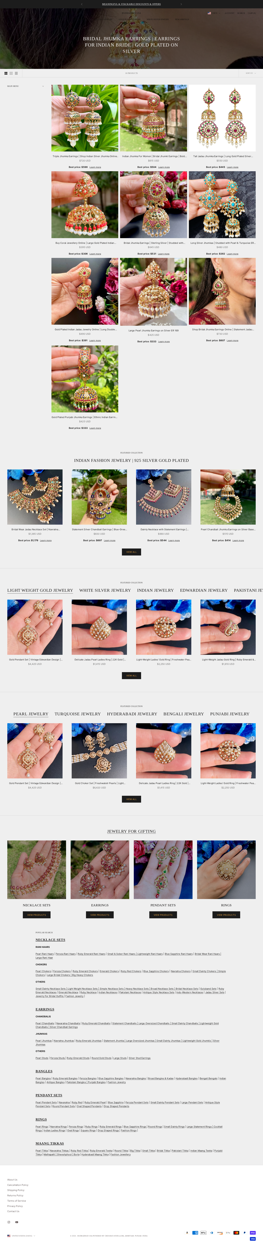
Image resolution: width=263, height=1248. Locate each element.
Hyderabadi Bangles (187, 1078)
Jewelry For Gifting (131, 831)
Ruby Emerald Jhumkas (89, 1040)
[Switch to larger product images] (6, 73)
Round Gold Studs (101, 1058)
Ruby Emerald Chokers (85, 971)
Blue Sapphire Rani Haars (179, 953)
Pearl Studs (42, 1058)
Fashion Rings (129, 1130)
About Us (12, 1179)
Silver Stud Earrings (140, 1058)
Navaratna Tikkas (59, 1150)
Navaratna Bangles (136, 1078)
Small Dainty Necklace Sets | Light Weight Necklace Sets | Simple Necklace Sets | (81, 988)
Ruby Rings (91, 1126)
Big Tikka (135, 1150)
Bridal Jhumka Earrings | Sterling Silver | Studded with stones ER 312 (153, 243)
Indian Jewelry (155, 590)
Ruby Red (77, 1102)
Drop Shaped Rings (109, 1130)
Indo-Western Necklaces (189, 992)
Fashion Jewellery (120, 1154)
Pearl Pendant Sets (46, 1102)
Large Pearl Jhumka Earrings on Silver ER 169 (154, 330)
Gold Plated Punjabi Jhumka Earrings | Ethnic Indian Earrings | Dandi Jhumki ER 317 (85, 417)
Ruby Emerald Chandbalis (96, 1023)
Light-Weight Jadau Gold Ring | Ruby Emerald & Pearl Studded (228, 660)
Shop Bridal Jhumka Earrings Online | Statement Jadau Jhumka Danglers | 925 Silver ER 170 (222, 330)
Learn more (95, 167)
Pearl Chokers (43, 971)
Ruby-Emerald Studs (78, 1058)
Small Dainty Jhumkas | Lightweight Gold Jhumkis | (184, 1040)
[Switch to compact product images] (16, 73)
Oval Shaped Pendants (89, 1106)
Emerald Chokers (109, 971)
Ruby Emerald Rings (111, 1126)
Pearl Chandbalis (45, 1023)
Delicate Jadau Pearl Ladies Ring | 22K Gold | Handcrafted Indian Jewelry (99, 660)
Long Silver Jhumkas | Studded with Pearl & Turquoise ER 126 (222, 243)
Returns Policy (15, 1195)
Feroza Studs (57, 1058)
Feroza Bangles (88, 1078)
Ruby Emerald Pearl (95, 1102)
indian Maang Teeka (201, 1150)
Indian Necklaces (108, 992)
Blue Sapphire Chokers (156, 971)
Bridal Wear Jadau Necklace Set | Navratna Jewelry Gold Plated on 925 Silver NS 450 (35, 529)
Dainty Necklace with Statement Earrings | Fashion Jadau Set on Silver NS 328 (164, 529)
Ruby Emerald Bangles (65, 1078)
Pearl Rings (42, 1126)
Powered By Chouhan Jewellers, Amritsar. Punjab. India (120, 1236)
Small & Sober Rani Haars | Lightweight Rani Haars (135, 953)
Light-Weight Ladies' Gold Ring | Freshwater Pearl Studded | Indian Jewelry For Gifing (163, 660)
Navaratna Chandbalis (68, 1023)
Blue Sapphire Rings (135, 1126)
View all (131, 552)
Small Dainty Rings (174, 1126)
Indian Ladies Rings (54, 1130)
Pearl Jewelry (31, 714)
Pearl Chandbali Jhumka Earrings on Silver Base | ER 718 (228, 529)
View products (36, 915)
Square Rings (88, 1130)
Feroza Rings (76, 1126)
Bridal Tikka (163, 1150)
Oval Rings (73, 1130)
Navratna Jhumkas (64, 1040)
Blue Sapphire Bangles (110, 1078)
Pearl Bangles (43, 1078)
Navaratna (64, 1102)
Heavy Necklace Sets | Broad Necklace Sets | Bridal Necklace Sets (162, 988)
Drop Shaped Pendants (116, 1106)
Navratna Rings (58, 1126)
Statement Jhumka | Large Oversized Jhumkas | (130, 1040)
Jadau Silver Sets (214, 992)
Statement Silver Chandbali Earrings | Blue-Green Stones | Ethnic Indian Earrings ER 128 (99, 529)
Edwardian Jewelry (204, 590)
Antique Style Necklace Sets (158, 992)
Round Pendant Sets (63, 1106)
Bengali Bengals (208, 1078)
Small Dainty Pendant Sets (165, 1102)
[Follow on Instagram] (8, 1222)
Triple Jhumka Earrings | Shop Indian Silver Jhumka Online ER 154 (85, 156)
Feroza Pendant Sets (137, 1102)
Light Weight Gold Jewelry (40, 590)
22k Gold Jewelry (103, 19)
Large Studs (120, 1058)
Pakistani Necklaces (130, 992)
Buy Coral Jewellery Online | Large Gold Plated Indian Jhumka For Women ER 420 (85, 243)
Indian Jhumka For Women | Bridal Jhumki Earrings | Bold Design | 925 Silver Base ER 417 (153, 156)
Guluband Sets (208, 988)
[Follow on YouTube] (16, 1222)
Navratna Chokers (181, 971)
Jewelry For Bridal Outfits (50, 996)
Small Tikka (148, 1150)
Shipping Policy (15, 1190)
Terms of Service (16, 1200)
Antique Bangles (56, 1082)
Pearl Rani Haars (45, 953)
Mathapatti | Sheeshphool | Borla (61, 1154)
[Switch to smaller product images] (11, 73)
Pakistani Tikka (180, 1150)
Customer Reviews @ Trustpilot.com (131, 4)
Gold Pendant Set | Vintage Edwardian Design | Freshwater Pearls (35, 660)
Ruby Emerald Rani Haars (91, 953)
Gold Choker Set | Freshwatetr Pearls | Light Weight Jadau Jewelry (99, 783)
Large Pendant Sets (192, 1102)
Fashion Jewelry (74, 996)
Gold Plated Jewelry (130, 19)
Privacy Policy (15, 1206)
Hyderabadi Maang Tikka (94, 1154)
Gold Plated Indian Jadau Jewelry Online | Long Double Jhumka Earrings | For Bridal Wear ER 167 (85, 330)
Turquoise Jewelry (78, 714)
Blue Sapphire (116, 1102)
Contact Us (13, 1211)
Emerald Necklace (68, 992)
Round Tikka (121, 1150)
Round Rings (155, 1126)
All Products (81, 19)
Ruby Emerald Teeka (101, 1150)
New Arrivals (182, 19)
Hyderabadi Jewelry (132, 714)
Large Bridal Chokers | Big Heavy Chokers (70, 975)
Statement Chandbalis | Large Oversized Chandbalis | (142, 1023)
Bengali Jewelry (183, 714)
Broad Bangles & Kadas (161, 1078)
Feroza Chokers (62, 971)
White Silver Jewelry (158, 19)
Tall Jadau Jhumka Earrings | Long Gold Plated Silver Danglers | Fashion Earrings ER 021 (222, 156)
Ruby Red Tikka (79, 1150)
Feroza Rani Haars (66, 953)
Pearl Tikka (42, 1150)
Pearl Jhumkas (44, 1040)
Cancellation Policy (17, 1185)
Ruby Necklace (88, 992)
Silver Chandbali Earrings (64, 1027)
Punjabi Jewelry (230, 714)
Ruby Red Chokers (131, 971)
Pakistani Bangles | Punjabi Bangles (86, 1082)
